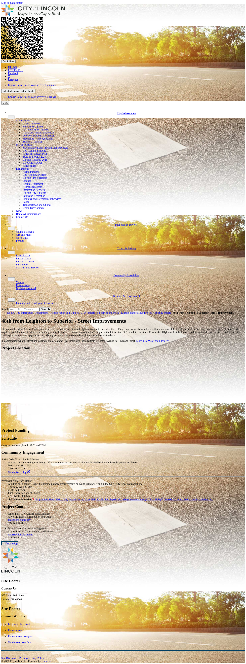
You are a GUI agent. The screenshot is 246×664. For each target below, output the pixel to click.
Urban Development (33, 207)
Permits (20, 240)
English (32, 85)
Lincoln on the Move (108, 312)
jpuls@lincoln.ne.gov (19, 519)
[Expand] (11, 117)
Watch (17, 472)
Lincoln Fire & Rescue (35, 177)
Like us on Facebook (19, 624)
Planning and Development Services (42, 198)
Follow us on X (16, 630)
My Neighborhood (26, 288)
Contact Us (22, 217)
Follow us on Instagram (20, 636)
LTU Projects (88, 312)
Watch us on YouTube (19, 642)
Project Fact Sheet (51, 499)
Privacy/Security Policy (31, 658)
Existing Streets (163, 312)
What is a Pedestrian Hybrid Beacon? (188, 499)
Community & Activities (126, 275)
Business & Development (126, 296)
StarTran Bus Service (27, 267)
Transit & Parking (126, 248)
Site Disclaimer (9, 658)
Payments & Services (126, 224)
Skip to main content (12, 2)
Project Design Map (86, 499)
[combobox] (18, 91)
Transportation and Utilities (64, 312)
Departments (42, 312)
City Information (24, 312)
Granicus (46, 661)
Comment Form (144, 499)
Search (5, 309)
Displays (116, 499)
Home (10, 312)
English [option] (32, 96)
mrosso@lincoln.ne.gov (20, 534)
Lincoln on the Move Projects (137, 312)
